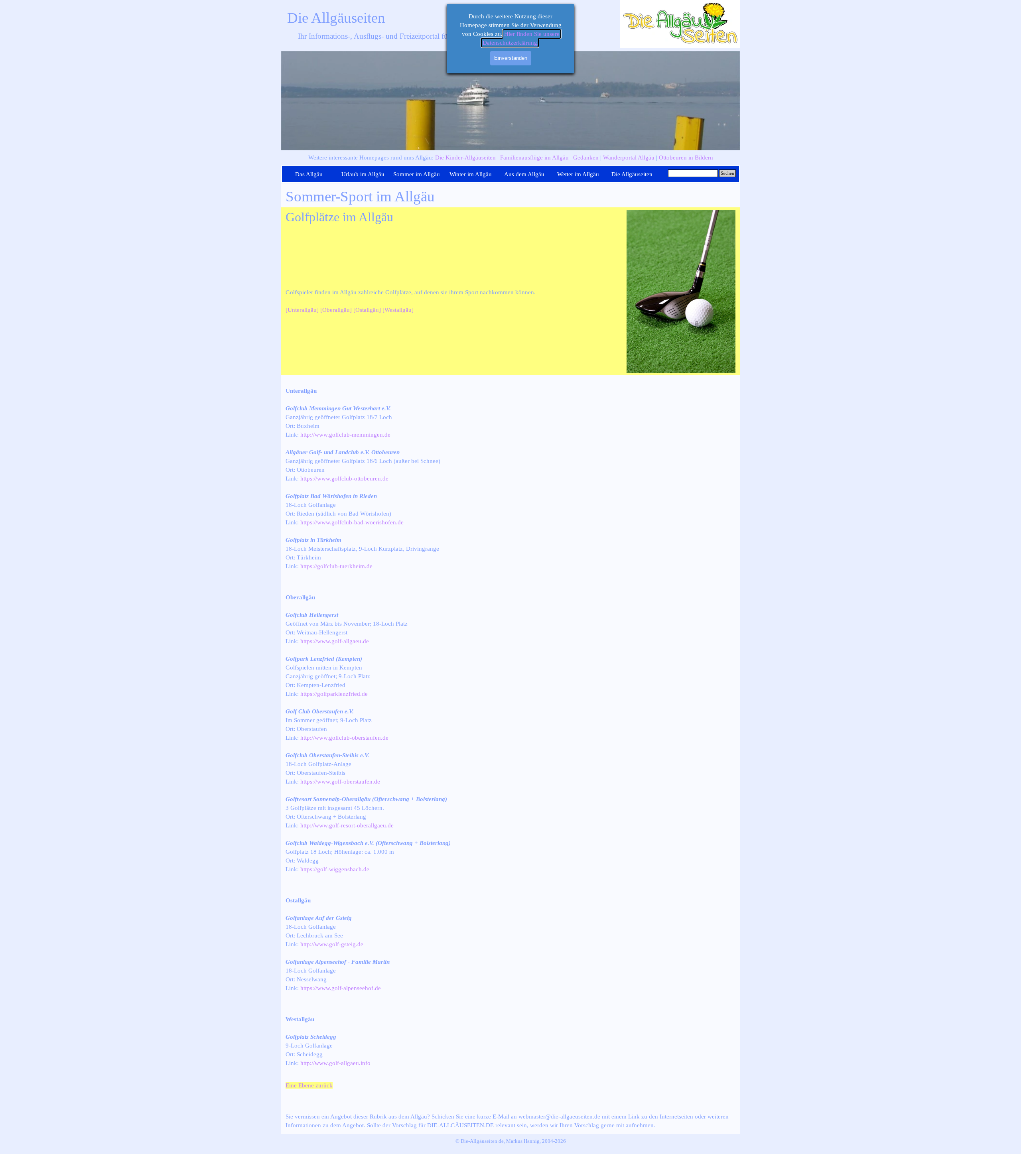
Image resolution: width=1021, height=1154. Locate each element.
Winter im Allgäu (470, 174)
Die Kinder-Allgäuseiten (465, 157)
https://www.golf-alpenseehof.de (340, 988)
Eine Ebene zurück (309, 1085)
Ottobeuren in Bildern (686, 157)
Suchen (727, 173)
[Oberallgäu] (336, 310)
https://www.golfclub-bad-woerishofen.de (352, 522)
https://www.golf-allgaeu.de (334, 641)
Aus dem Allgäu (524, 174)
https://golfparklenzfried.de (334, 694)
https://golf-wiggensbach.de (334, 869)
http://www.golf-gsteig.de (331, 944)
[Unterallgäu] (302, 310)
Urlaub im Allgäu (362, 174)
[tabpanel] (510, 157)
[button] (681, 210)
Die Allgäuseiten (336, 18)
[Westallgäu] (398, 310)
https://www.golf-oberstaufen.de (340, 781)
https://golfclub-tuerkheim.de (336, 566)
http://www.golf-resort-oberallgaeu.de (347, 825)
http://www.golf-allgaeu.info (335, 1063)
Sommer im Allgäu (416, 174)
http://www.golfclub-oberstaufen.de (344, 738)
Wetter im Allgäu (578, 174)
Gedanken (586, 157)
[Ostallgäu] (367, 310)
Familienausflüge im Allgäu (534, 157)
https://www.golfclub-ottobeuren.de (344, 478)
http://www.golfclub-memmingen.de (345, 434)
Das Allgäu (309, 174)
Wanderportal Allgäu (628, 157)
